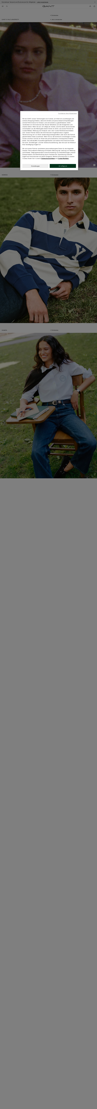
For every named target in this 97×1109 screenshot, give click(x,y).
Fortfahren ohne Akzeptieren (67, 113)
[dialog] (49, 140)
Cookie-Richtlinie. (63, 158)
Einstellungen (35, 166)
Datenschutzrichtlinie (48, 158)
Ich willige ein (63, 166)
